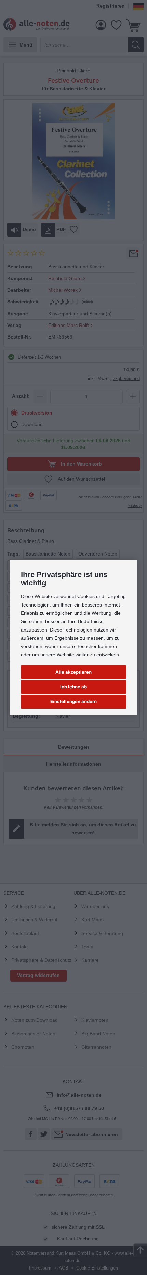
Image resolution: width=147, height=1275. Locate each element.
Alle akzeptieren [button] (73, 672)
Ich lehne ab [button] (73, 686)
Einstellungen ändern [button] (73, 701)
